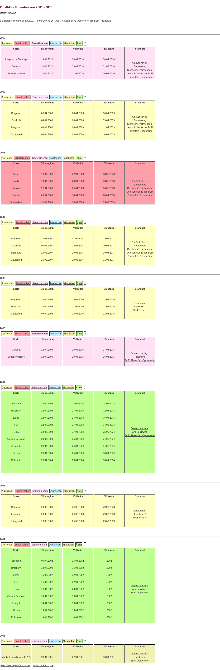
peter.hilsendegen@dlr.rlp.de (15, 665)
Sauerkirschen (40, 97)
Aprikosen (7, 43)
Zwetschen (56, 43)
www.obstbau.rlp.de (43, 665)
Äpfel (79, 43)
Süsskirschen (22, 43)
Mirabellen (69, 43)
